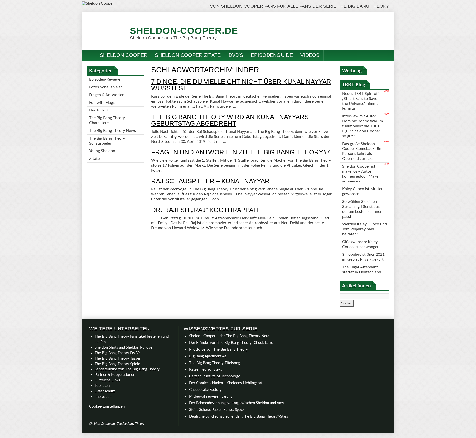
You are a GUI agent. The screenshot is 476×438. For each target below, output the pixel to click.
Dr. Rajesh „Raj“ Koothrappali (205, 210)
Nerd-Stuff (98, 110)
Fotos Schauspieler (105, 87)
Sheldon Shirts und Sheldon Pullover (124, 347)
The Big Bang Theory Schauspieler (107, 140)
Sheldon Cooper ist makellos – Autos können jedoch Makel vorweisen (360, 173)
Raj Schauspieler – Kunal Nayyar (210, 181)
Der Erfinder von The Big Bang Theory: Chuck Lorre (231, 343)
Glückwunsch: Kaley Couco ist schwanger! (361, 244)
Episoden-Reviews (105, 79)
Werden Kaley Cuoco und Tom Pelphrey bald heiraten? (364, 229)
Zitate (94, 159)
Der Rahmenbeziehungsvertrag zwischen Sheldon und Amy (236, 403)
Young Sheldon (102, 151)
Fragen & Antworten (106, 95)
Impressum (103, 397)
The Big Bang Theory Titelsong (214, 363)
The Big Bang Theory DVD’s (118, 353)
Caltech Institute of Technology (214, 376)
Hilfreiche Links (107, 380)
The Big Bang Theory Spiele (117, 364)
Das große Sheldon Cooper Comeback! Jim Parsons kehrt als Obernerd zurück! (362, 151)
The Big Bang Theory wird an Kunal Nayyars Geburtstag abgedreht (230, 120)
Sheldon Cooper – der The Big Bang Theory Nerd (229, 336)
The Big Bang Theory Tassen (118, 358)
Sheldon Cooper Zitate (188, 55)
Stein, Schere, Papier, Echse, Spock (217, 410)
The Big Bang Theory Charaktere (107, 120)
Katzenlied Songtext (205, 369)
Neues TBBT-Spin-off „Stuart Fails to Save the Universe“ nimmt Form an (360, 101)
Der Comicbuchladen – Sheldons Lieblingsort (225, 383)
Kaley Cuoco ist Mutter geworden (362, 191)
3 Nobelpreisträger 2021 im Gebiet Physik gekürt (363, 257)
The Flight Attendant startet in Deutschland (361, 269)
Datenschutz (105, 391)
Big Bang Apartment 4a (207, 356)
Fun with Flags (102, 103)
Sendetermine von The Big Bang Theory (127, 369)
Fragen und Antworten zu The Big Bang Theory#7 (240, 152)
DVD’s (236, 55)
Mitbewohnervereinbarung (210, 396)
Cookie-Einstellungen (107, 406)
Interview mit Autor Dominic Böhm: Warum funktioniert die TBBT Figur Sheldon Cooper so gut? (362, 126)
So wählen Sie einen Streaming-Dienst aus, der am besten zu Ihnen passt (362, 209)
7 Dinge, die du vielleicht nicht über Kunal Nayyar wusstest (241, 85)
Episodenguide (272, 55)
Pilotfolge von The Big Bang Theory (218, 349)
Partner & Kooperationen (115, 375)
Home (89, 55)
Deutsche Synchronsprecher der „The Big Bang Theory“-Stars (238, 416)
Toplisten (102, 386)
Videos (310, 55)
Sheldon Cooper (123, 55)
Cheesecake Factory (205, 390)
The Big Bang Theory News (112, 131)
